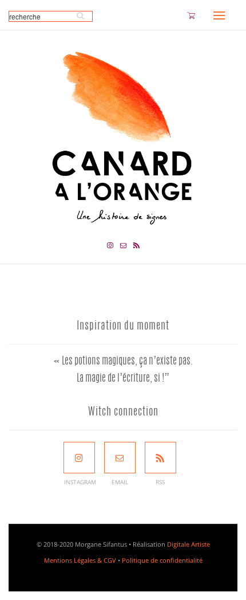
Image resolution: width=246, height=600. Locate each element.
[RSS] (160, 457)
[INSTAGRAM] (79, 457)
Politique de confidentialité (162, 560)
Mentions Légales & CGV (80, 560)
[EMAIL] (120, 457)
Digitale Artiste (188, 544)
